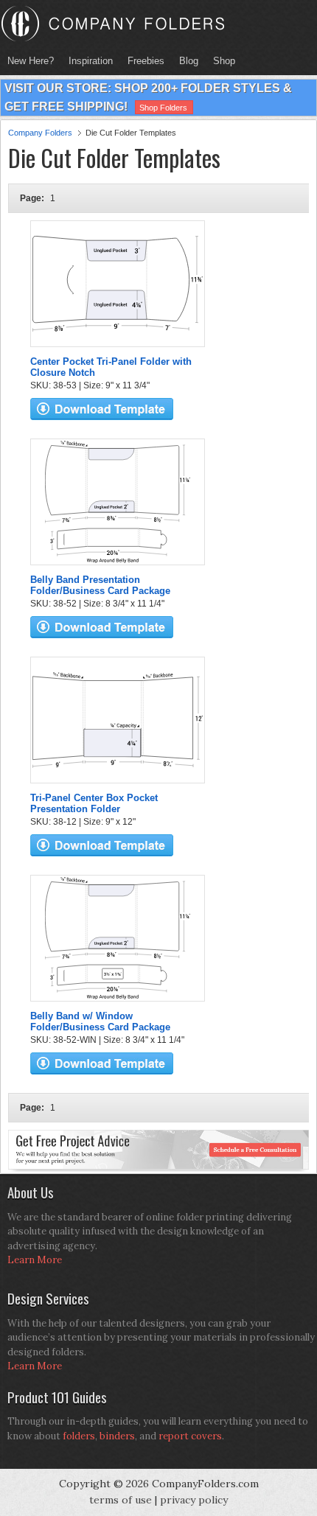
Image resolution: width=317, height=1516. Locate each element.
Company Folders (40, 132)
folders (79, 1436)
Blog (188, 60)
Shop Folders (163, 107)
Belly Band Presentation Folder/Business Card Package (100, 585)
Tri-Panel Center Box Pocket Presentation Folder (94, 803)
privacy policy (194, 1499)
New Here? (30, 60)
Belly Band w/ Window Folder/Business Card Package (100, 1021)
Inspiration (91, 60)
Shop (220, 60)
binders (117, 1436)
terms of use (120, 1499)
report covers (190, 1436)
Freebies (142, 60)
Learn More (34, 1260)
